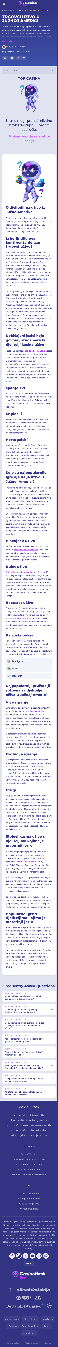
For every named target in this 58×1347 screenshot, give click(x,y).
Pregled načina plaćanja (28, 1171)
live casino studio (38, 711)
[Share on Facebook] (12, 58)
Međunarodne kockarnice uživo (28, 1181)
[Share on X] (5, 58)
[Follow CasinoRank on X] (25, 1262)
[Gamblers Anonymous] (37, 1304)
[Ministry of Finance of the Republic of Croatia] (10, 1296)
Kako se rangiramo (28, 1210)
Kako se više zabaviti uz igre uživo (28, 1126)
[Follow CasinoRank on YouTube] (32, 1262)
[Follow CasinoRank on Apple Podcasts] (45, 1262)
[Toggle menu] (4, 3)
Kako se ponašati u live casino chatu (28, 1137)
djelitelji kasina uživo (35, 351)
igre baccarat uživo (23, 618)
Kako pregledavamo (28, 1205)
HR (27, 1270)
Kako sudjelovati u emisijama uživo (28, 1142)
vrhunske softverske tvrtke (29, 861)
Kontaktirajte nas (28, 1215)
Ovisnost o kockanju (28, 1176)
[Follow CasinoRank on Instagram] (18, 1262)
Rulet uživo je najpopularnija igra (21, 572)
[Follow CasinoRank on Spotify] (38, 1262)
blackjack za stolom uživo (26, 549)
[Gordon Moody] (23, 1304)
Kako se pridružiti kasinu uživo (28, 1121)
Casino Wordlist (28, 1161)
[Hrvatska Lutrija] (33, 1296)
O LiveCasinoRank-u (28, 1200)
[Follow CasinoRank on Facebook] (11, 1262)
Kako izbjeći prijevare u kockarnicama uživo (28, 1131)
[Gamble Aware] (24, 1312)
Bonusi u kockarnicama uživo (28, 1166)
